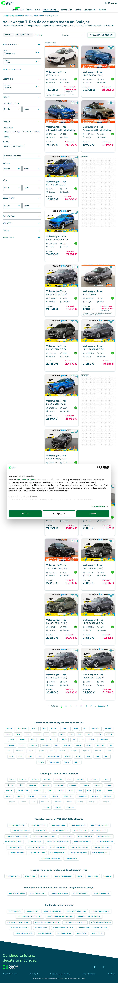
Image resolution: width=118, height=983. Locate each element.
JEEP (73, 740)
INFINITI (22, 740)
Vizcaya (47, 807)
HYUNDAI (109, 734)
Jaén (70, 791)
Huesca (60, 791)
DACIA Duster (30, 876)
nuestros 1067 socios (27, 480)
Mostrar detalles (98, 506)
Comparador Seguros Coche (75, 922)
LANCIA (91, 740)
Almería (47, 780)
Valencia (92, 802)
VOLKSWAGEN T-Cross (101, 847)
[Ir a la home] (7, 3)
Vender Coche (97, 933)
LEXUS (22, 745)
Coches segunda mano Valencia (47, 922)
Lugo (99, 791)
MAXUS (78, 745)
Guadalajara (23, 791)
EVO (71, 734)
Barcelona (93, 780)
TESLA (107, 756)
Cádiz (21, 785)
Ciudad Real (59, 785)
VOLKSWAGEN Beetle (58, 825)
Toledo (80, 802)
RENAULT (98, 751)
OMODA (41, 751)
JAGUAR (64, 740)
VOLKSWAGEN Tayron (37, 853)
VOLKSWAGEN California (99, 825)
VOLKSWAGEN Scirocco (36, 847)
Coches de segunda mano (76, 911)
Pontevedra (82, 796)
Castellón (45, 785)
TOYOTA (41, 762)
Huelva (49, 791)
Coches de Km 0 (32, 911)
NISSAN (31, 751)
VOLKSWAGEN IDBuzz (85, 836)
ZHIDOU (77, 762)
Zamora (58, 807)
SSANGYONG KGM (53, 756)
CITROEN (108, 729)
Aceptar (93, 514)
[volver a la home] (10, 967)
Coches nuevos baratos (100, 911)
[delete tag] (12, 34)
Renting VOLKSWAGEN (17, 894)
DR (46, 734)
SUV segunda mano (64, 933)
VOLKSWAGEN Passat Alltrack (58, 842)
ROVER (109, 751)
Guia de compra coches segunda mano (93, 928)
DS (54, 734)
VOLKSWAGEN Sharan (57, 847)
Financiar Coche (41, 928)
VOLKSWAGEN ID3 (66, 836)
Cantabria (32, 785)
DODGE (37, 734)
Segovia (12, 802)
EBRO (62, 734)
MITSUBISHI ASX (93, 876)
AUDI (44, 729)
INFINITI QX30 (44, 876)
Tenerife (58, 802)
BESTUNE (66, 729)
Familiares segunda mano (20, 928)
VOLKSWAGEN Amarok (17, 825)
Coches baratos (15, 911)
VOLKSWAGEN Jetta (104, 836)
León (80, 791)
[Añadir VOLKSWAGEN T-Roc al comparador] (76, 47)
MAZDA (88, 745)
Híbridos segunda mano (24, 933)
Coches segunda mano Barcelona (60, 917)
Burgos (106, 780)
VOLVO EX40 (107, 876)
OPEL (51, 751)
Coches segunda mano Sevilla (18, 922)
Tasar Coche (81, 933)
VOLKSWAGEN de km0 (37, 894)
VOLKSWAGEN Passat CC (82, 842)
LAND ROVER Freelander (63, 876)
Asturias (59, 780)
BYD (84, 729)
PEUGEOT (62, 751)
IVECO (42, 740)
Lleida (89, 791)
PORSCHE (86, 751)
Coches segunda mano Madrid (89, 917)
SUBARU (67, 756)
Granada (9, 791)
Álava (12, 780)
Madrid (109, 791)
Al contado (8, 103)
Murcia (19, 796)
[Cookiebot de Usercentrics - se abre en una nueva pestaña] (99, 467)
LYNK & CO (33, 745)
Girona (108, 785)
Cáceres (10, 785)
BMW (76, 729)
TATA (97, 756)
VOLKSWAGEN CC (41, 831)
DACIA (18, 734)
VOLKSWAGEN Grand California (43, 836)
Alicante (35, 780)
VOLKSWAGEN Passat (34, 842)
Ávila (69, 780)
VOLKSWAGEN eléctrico (59, 894)
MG (111, 745)
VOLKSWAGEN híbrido (80, 894)
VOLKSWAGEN (54, 762)
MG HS (80, 876)
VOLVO (66, 762)
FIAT (79, 734)
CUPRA (8, 734)
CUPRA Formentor (12, 876)
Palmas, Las (68, 796)
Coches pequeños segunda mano (30, 917)
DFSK (27, 734)
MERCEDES (100, 745)
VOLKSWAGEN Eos (80, 831)
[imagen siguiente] (76, 56)
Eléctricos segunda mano (101, 922)
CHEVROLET (96, 729)
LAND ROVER (104, 740)
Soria (34, 802)
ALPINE (34, 729)
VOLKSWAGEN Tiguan (57, 853)
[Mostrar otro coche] (61, 66)
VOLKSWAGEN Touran (99, 853)
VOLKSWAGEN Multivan (13, 842)
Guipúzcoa (37, 791)
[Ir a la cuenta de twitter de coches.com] (94, 967)
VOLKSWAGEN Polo (15, 847)
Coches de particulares (52, 911)
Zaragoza (70, 807)
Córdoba (72, 785)
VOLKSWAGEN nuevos (101, 894)
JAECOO (53, 740)
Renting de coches (45, 933)
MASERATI (67, 745)
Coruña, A (85, 785)
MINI (8, 751)
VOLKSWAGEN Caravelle (21, 831)
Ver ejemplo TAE (68, 91)
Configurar (57, 514)
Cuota (16, 103)
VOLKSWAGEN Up (71, 858)
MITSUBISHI (19, 751)
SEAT (20, 756)
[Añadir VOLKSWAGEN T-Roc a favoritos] (72, 47)
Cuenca (97, 785)
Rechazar (25, 514)
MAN (56, 745)
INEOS (12, 740)
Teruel (69, 802)
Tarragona (45, 802)
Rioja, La (95, 796)
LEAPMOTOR (10, 745)
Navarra (31, 796)
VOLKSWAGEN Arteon (38, 825)
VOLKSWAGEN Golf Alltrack (17, 836)
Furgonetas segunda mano (63, 928)
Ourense (43, 796)
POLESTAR (74, 751)
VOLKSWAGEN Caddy (78, 825)
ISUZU (32, 740)
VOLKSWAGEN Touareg (79, 853)
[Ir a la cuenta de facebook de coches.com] (113, 967)
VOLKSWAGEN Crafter (60, 831)
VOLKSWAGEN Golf (98, 831)
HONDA (98, 734)
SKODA (30, 756)
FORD (88, 734)
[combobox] (4, 53)
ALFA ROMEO (22, 729)
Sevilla (23, 802)
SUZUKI (78, 756)
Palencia (55, 796)
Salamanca (108, 796)
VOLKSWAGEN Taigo (17, 853)
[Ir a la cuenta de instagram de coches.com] (103, 967)
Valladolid (105, 802)
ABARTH (9, 729)
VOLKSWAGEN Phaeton (105, 842)
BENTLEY (54, 729)
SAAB (11, 756)
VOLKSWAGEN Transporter (50, 858)
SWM (88, 756)
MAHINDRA (45, 745)
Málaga (8, 796)
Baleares (80, 780)
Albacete (22, 780)
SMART (40, 756)
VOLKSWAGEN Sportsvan (79, 847)
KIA (82, 740)
